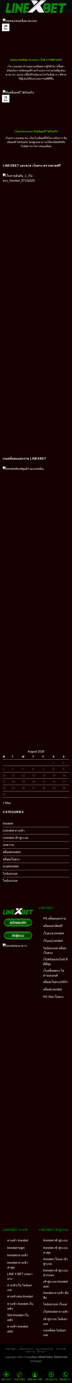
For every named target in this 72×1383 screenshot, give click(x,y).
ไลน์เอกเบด (10, 873)
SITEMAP (36, 1361)
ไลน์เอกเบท (10, 880)
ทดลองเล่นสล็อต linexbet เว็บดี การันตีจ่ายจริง (36, 59)
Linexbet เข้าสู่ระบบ (15, 837)
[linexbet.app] (36, 6)
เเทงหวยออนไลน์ (44, 1349)
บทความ (8, 844)
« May (7, 802)
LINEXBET (10, 1349)
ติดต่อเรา (42, 1351)
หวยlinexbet (10, 866)
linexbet (8, 823)
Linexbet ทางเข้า (14, 830)
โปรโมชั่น (61, 1349)
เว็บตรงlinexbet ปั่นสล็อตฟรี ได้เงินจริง (36, 131)
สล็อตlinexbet (11, 852)
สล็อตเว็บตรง (11, 859)
